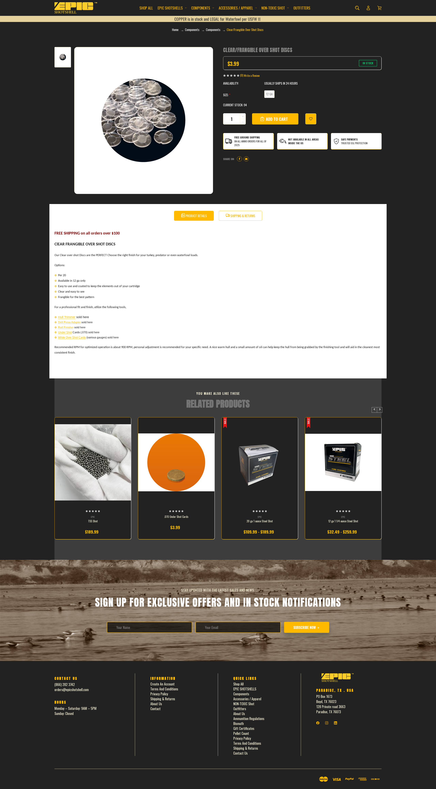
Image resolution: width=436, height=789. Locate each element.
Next (379, 410)
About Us (156, 703)
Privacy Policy (159, 693)
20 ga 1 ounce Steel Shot (260, 521)
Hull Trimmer (66, 317)
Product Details (196, 216)
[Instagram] (326, 722)
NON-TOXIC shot (273, 8)
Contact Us (240, 753)
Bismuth (238, 723)
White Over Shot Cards (72, 337)
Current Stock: (235, 105)
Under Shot (65, 332)
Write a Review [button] (252, 76)
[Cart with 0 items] (379, 8)
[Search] (357, 8)
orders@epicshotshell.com (71, 689)
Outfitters (301, 8)
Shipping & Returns (242, 216)
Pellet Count (241, 733)
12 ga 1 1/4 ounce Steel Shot (343, 521)
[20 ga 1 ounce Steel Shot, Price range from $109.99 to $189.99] (260, 462)
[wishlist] (310, 118)
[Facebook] (239, 158)
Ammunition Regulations (248, 718)
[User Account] (368, 8)
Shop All (146, 8)
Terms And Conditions (164, 688)
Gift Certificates (243, 728)
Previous (374, 410)
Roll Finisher (66, 327)
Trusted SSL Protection (354, 143)
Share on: (228, 159)
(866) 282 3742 (64, 684)
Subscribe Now (305, 627)
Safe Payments (349, 139)
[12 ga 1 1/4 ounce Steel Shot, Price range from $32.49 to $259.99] (343, 462)
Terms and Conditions (247, 743)
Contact (155, 708)
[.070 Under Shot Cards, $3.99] (176, 462)
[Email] (246, 158)
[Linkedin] (335, 722)
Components (200, 8)
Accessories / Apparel (236, 8)
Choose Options (93, 532)
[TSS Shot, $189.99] (93, 462)
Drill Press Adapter (69, 322)
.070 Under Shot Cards (176, 517)
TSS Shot (93, 521)
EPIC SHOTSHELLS (170, 8)
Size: (226, 95)
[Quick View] (93, 484)
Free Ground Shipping (247, 137)
